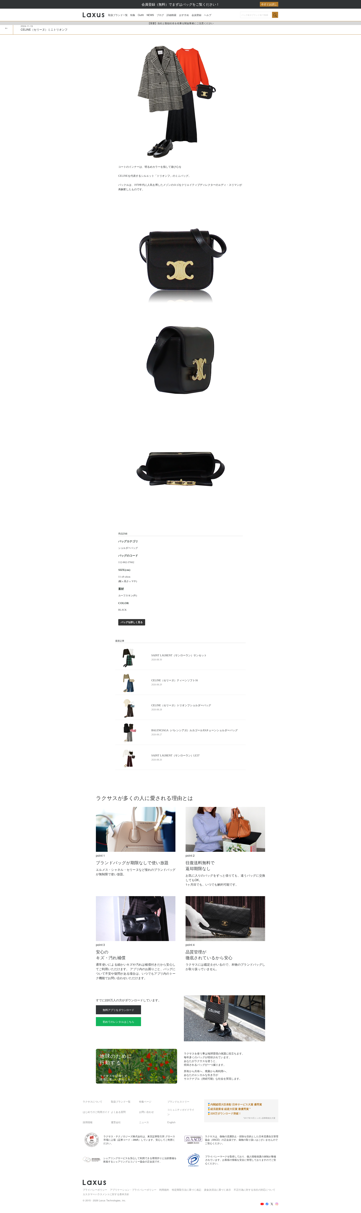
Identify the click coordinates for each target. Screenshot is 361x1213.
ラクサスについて (92, 1101)
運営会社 (116, 1122)
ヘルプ (207, 15)
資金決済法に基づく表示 (217, 1189)
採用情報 (88, 1122)
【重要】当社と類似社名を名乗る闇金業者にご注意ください (181, 23)
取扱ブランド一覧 (118, 15)
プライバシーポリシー (95, 1189)
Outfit (141, 15)
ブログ (160, 15)
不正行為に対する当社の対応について (254, 1189)
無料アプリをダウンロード (118, 1010)
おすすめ (184, 15)
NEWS (150, 15)
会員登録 (196, 15)
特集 (132, 15)
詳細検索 (171, 15)
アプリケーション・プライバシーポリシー (133, 1189)
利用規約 (164, 1189)
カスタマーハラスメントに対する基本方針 (106, 1194)
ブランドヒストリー (178, 1101)
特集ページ (145, 1101)
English (171, 1122)
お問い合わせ (146, 1112)
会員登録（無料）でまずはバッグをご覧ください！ (209, 4)
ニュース (144, 1122)
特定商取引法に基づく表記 (186, 1189)
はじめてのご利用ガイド (96, 1112)
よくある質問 (118, 1112)
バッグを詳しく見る (132, 622)
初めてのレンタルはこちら (118, 1021)
